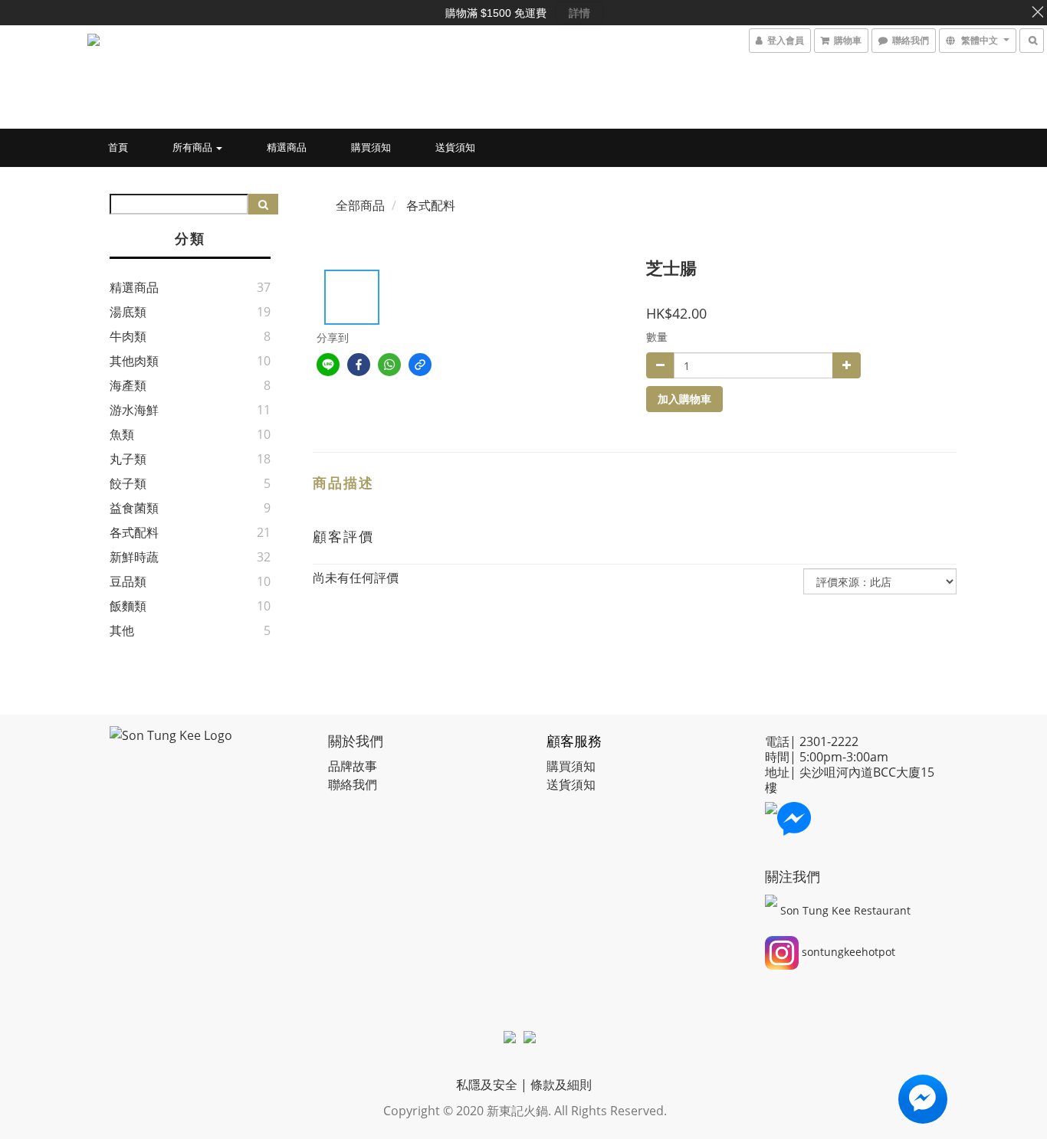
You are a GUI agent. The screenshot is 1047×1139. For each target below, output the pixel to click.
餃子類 (128, 483)
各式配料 (134, 532)
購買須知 (371, 147)
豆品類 (128, 581)
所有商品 (193, 147)
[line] (328, 364)
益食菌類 (134, 507)
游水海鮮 (134, 409)
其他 (122, 630)
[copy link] (420, 364)
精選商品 (287, 147)
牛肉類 (128, 336)
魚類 (122, 434)
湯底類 (128, 311)
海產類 (128, 385)
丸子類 (128, 458)
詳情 (579, 13)
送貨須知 (455, 147)
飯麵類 (128, 605)
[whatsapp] (389, 364)
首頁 (118, 147)
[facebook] (358, 364)
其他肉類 (134, 360)
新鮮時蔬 (134, 556)
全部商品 (360, 205)
